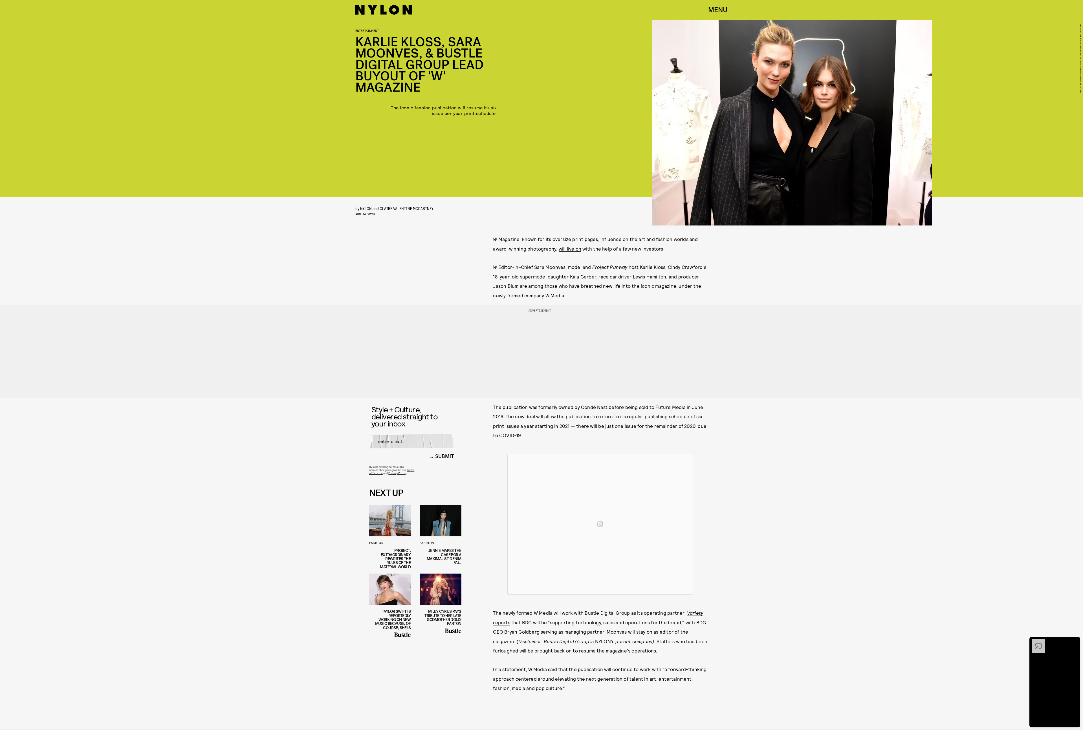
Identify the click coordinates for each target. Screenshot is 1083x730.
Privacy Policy (397, 473)
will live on (570, 248)
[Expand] (1035, 642)
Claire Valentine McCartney (406, 208)
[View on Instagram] (600, 524)
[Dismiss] (1073, 642)
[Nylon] (383, 10)
